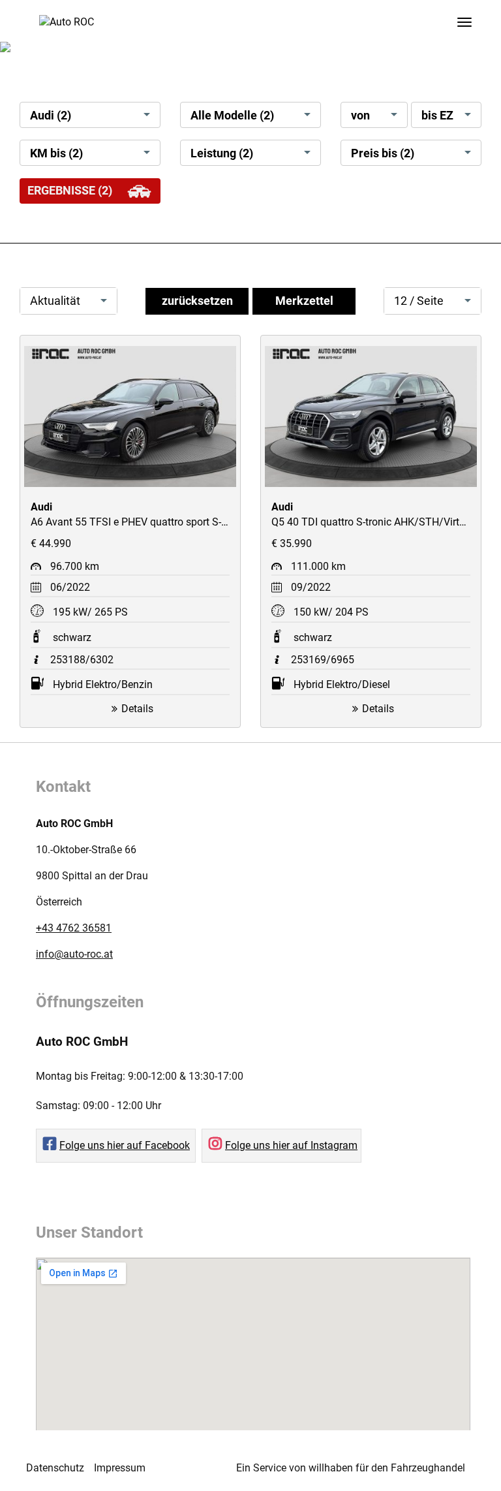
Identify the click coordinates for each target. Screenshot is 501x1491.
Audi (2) (50, 115)
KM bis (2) (56, 153)
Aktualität (55, 300)
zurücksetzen (197, 300)
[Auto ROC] (66, 20)
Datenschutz (55, 1468)
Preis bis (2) (382, 153)
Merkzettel (304, 300)
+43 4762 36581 (74, 928)
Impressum (119, 1468)
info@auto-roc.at (74, 954)
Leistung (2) (221, 153)
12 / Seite (419, 300)
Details (137, 708)
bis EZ (437, 115)
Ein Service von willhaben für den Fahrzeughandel (350, 1468)
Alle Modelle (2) (232, 115)
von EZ (360, 118)
